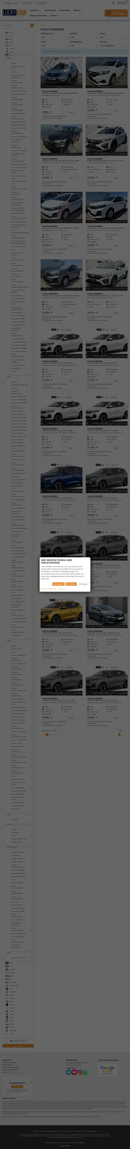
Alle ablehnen (71, 584)
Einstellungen (83, 584)
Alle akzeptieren (58, 584)
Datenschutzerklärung (48, 589)
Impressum (62, 589)
